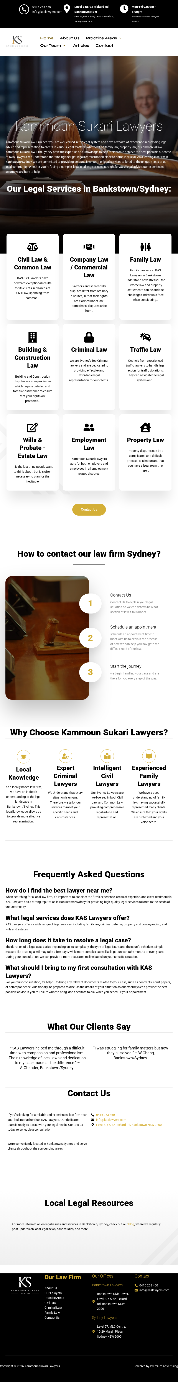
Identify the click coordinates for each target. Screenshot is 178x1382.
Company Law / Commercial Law (89, 267)
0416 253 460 (41, 6)
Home (46, 38)
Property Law (145, 440)
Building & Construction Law (33, 357)
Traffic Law (145, 349)
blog (131, 1224)
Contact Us (120, 595)
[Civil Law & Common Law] (32, 247)
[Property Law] (145, 427)
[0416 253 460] (24, 9)
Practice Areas (101, 38)
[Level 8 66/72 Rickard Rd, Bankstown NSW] (67, 8)
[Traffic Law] (145, 337)
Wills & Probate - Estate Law (33, 447)
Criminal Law (89, 349)
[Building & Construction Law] (32, 337)
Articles (81, 45)
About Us (69, 38)
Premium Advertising (164, 1366)
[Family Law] (145, 247)
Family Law (145, 259)
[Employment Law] (89, 427)
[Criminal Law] (89, 337)
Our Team (50, 45)
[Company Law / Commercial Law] (89, 247)
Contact (104, 45)
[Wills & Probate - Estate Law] (32, 427)
